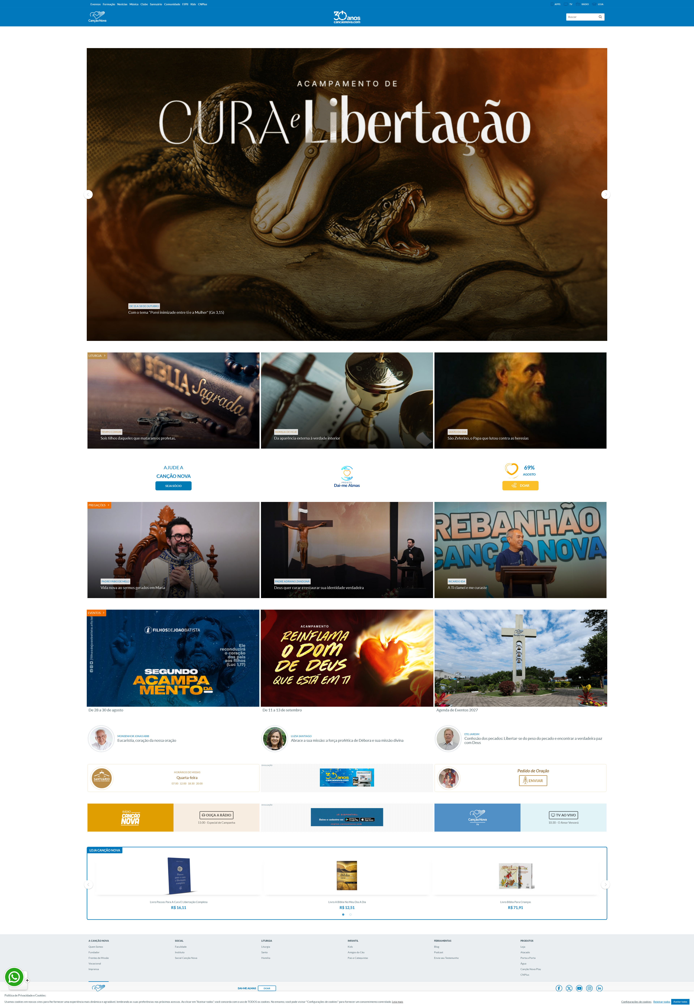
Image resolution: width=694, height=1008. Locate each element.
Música (134, 4)
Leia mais (397, 1001)
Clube (144, 4)
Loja (522, 946)
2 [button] (350, 914)
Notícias (122, 4)
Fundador (94, 952)
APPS (557, 4)
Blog (436, 946)
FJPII (185, 4)
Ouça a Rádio (218, 815)
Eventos (94, 613)
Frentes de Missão (99, 957)
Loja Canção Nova (104, 850)
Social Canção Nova (186, 957)
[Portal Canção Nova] (97, 17)
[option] (347, 194)
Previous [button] (88, 194)
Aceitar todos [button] (680, 1001)
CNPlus (524, 974)
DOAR (524, 485)
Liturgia (95, 355)
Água (523, 963)
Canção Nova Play (530, 969)
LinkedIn (599, 988)
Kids (350, 946)
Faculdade (181, 946)
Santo (264, 952)
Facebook (559, 988)
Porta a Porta (528, 957)
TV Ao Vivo (566, 815)
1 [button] (343, 914)
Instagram (589, 988)
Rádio (585, 4)
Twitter (569, 988)
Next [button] (605, 194)
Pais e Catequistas (358, 957)
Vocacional (95, 963)
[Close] (27, 980)
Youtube (579, 988)
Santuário (156, 4)
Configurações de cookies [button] (636, 1001)
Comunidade (172, 4)
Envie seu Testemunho (446, 957)
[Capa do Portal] (347, 16)
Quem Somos (96, 946)
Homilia (265, 957)
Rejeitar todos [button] (661, 1001)
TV (570, 4)
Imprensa (94, 969)
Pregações (97, 505)
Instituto (180, 952)
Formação (109, 4)
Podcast (438, 952)
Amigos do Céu (356, 952)
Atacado (525, 952)
